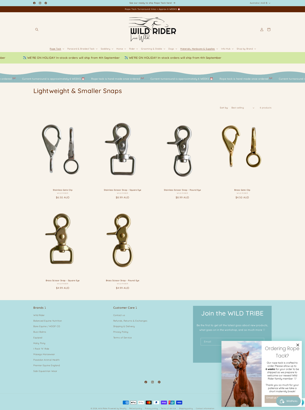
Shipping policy (186, 408)
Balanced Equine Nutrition (47, 320)
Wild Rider (39, 315)
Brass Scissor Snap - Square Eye (63, 280)
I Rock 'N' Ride (41, 348)
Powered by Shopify (117, 408)
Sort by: (224, 107)
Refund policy (135, 408)
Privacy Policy (120, 331)
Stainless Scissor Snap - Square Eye (122, 190)
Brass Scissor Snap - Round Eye (122, 280)
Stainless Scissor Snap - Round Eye (182, 190)
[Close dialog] (298, 345)
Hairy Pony (39, 343)
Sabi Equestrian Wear (45, 371)
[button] (36, 29)
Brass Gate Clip (242, 190)
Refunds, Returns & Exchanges (130, 320)
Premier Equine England (46, 365)
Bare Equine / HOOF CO (46, 326)
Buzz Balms (39, 331)
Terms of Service (122, 337)
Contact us (119, 315)
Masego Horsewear (44, 354)
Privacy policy (151, 408)
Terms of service (168, 408)
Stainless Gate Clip (62, 190)
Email (207, 341)
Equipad (37, 337)
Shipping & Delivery (124, 326)
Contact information (205, 408)
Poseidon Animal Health (46, 359)
